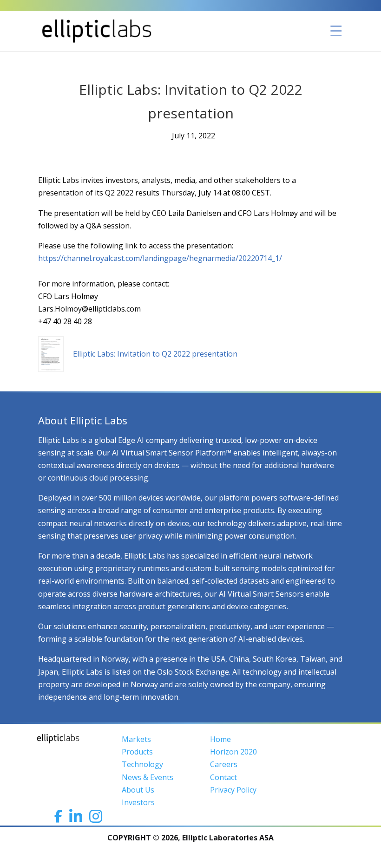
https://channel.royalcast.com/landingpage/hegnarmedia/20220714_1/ (160, 258)
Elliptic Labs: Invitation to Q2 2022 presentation (155, 354)
